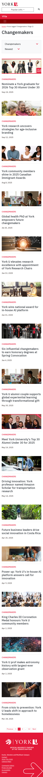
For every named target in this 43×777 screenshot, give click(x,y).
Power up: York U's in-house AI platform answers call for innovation (21, 575)
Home (4, 26)
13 (29, 729)
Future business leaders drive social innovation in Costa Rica (21, 531)
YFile (4, 16)
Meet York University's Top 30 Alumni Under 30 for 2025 (21, 440)
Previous (10, 729)
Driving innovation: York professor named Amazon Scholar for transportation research (18, 486)
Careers (4, 772)
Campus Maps (6, 762)
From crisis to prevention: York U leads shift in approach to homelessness (21, 711)
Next (34, 729)
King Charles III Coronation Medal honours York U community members (19, 620)
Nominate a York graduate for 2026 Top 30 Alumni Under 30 (21, 85)
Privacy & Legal (7, 768)
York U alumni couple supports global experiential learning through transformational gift (21, 397)
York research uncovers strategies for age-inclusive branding (19, 129)
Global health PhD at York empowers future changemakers (18, 220)
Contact (4, 757)
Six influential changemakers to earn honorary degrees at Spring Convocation (20, 352)
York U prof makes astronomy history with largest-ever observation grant (20, 665)
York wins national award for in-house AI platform (20, 308)
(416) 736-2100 (7, 759)
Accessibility (6, 770)
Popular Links (17, 10)
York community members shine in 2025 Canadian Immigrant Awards (18, 174)
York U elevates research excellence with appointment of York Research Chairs (20, 265)
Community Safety (8, 766)
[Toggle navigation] (5, 21)
